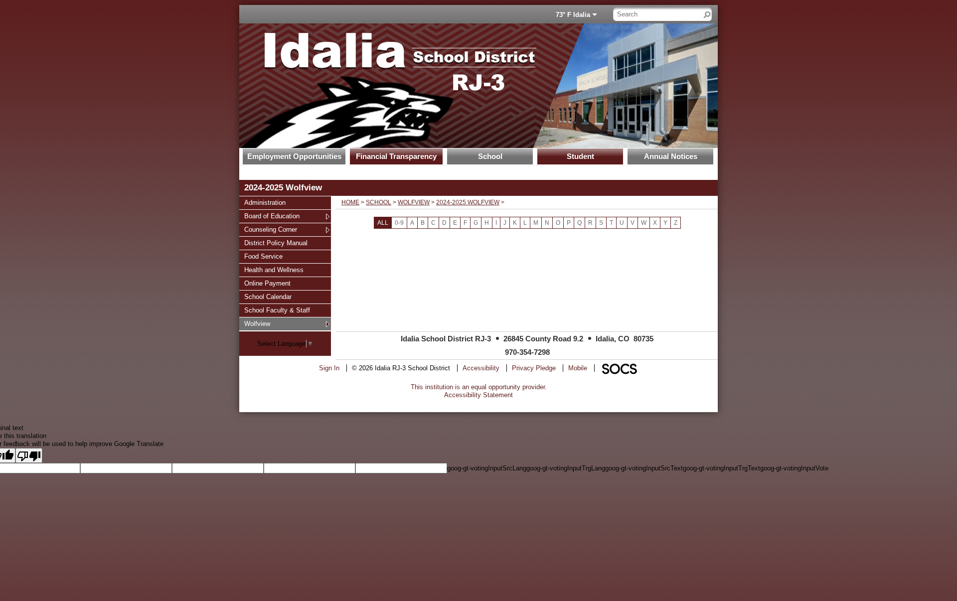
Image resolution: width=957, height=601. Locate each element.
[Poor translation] (28, 455)
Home (350, 202)
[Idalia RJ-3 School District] (386, 85)
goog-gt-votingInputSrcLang (486, 468)
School (490, 156)
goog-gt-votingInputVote (794, 468)
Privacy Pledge (534, 368)
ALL (382, 222)
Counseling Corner (270, 229)
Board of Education (272, 216)
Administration (265, 202)
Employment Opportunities (294, 156)
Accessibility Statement (478, 395)
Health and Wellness (274, 270)
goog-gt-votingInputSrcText (644, 468)
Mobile (577, 368)
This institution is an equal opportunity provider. (479, 387)
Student (580, 156)
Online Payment (267, 283)
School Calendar (268, 296)
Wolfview (257, 323)
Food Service (263, 256)
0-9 (399, 222)
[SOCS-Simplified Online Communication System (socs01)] (619, 368)
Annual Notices (670, 156)
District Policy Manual (276, 243)
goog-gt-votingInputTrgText (721, 468)
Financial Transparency (396, 156)
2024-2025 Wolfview (467, 202)
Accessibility (481, 368)
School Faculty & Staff (277, 310)
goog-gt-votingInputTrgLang (565, 468)
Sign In (329, 368)
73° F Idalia (573, 14)
